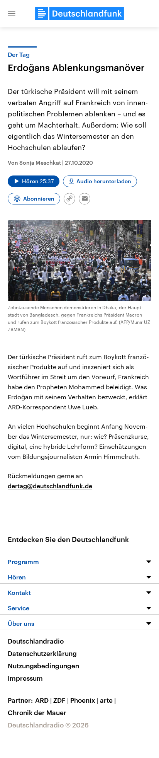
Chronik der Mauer (37, 712)
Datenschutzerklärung (42, 653)
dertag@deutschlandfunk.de (50, 485)
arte (108, 700)
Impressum (25, 678)
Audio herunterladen (103, 181)
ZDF (61, 700)
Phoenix (84, 700)
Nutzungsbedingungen (43, 665)
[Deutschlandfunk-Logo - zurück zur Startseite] (79, 13)
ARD (43, 700)
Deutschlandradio (36, 641)
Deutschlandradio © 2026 (48, 725)
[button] (11, 13)
